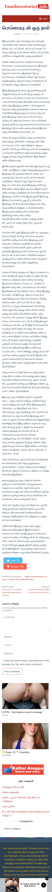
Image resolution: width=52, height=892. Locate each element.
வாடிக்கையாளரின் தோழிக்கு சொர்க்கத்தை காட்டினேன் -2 (39, 589)
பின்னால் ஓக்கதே (10, 792)
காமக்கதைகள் (15, 576)
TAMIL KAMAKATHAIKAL (24, 579)
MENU (45, 18)
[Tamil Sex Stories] (26, 6)
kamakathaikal (37, 576)
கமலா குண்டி (8, 806)
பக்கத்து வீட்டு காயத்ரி (13, 787)
